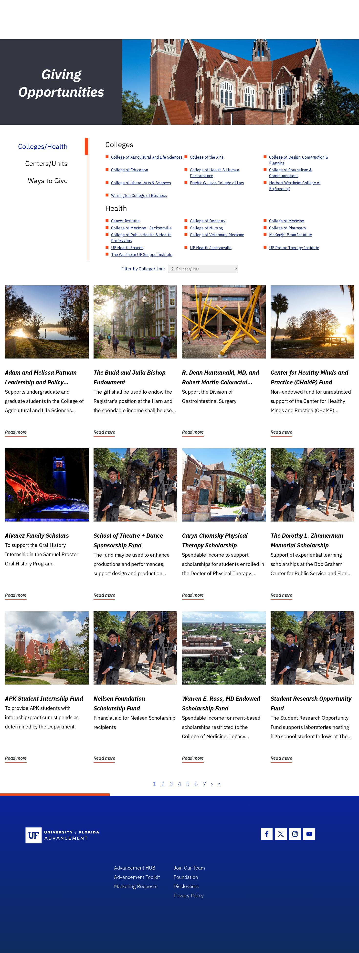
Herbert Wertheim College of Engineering (295, 185)
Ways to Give (48, 180)
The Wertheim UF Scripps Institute (141, 254)
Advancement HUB (134, 867)
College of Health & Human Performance (214, 172)
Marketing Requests (136, 886)
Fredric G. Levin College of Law (217, 182)
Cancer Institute (125, 220)
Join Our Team (189, 867)
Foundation (186, 877)
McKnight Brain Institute (290, 234)
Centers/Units (46, 163)
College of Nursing (206, 227)
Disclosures (186, 886)
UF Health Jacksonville (211, 247)
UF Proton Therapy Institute (294, 247)
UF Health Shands (127, 247)
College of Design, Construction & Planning (298, 160)
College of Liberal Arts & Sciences (141, 182)
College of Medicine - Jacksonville (141, 227)
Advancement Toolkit (137, 877)
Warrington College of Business (139, 195)
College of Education (129, 169)
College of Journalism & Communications (290, 172)
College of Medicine (286, 220)
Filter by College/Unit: (143, 269)
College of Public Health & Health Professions (141, 237)
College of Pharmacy (287, 227)
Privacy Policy (189, 895)
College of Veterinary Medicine (217, 234)
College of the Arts (206, 157)
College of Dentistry (207, 220)
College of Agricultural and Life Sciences (146, 157)
